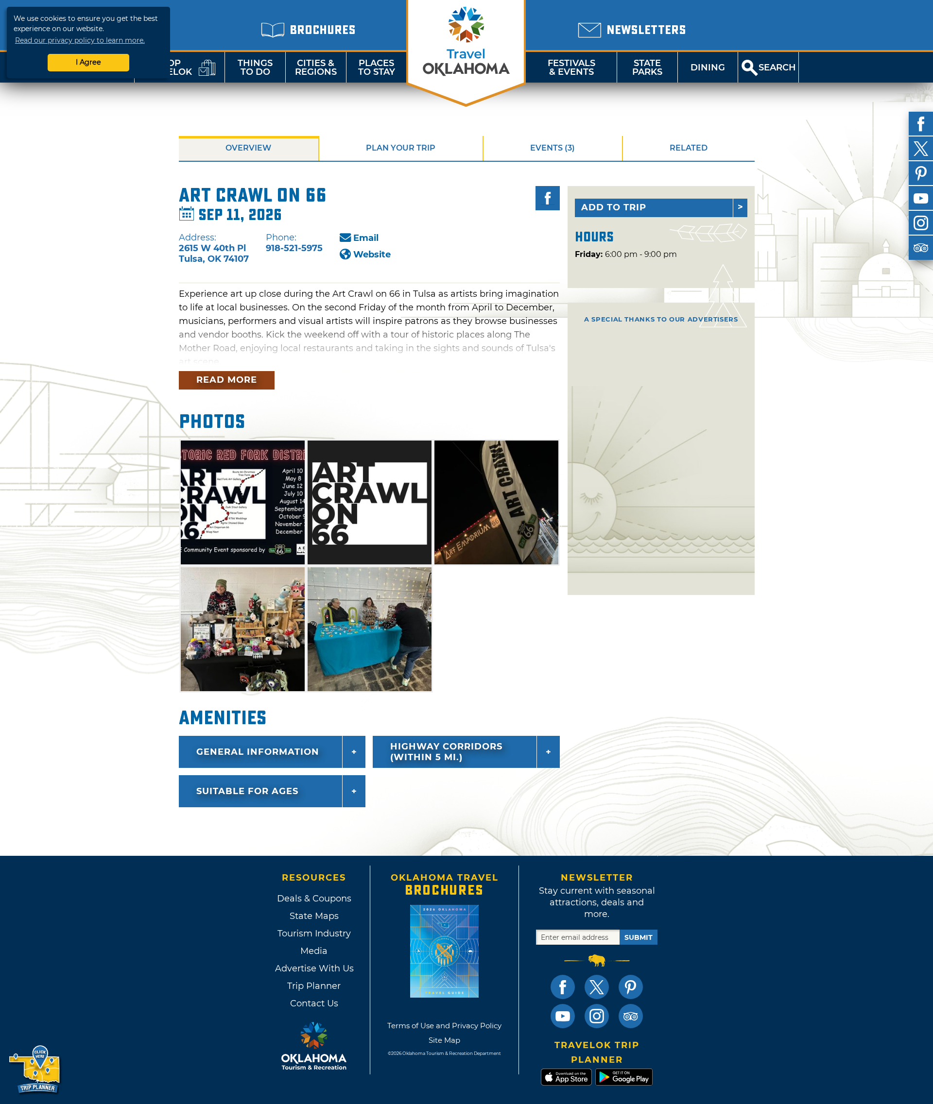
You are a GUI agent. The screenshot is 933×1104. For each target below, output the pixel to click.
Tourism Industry (314, 933)
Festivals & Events (571, 67)
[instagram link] (597, 1016)
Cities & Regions (316, 67)
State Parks (647, 67)
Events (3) (552, 148)
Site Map (444, 1040)
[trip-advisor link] (631, 1016)
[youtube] (921, 198)
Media (314, 951)
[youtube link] (563, 1016)
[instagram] (921, 223)
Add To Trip (613, 207)
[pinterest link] (631, 987)
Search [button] (777, 67)
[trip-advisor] (921, 248)
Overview (248, 148)
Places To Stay (376, 67)
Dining (708, 67)
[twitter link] (597, 987)
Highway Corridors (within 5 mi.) (446, 752)
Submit (638, 937)
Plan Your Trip (400, 148)
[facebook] (921, 124)
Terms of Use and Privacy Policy (444, 1025)
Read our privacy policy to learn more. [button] (80, 40)
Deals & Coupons (314, 898)
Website (372, 254)
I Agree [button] (88, 62)
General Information (257, 752)
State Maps (314, 916)
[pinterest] (921, 173)
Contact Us (314, 1003)
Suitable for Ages (247, 791)
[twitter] (921, 148)
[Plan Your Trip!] (35, 1070)
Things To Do (255, 67)
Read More (226, 379)
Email (366, 238)
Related (689, 148)
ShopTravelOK (167, 67)
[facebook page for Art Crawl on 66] (548, 198)
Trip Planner (314, 986)
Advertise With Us (314, 968)
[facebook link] (563, 987)
